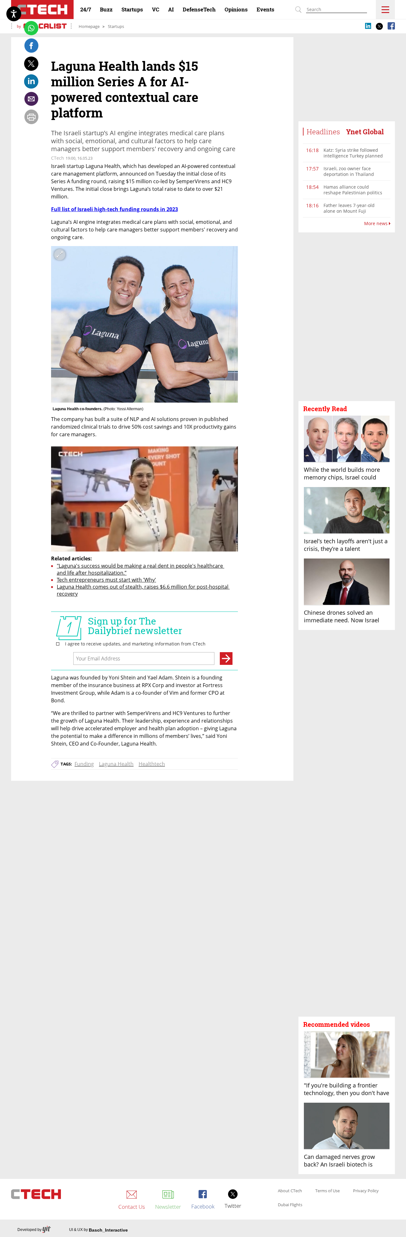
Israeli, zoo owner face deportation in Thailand (349, 171)
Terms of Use (327, 1191)
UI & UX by (98, 1230)
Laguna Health (116, 763)
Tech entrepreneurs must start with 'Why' (106, 579)
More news (376, 223)
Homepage (89, 26)
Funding (84, 763)
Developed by (29, 1229)
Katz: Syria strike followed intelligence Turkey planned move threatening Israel (353, 155)
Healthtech (152, 763)
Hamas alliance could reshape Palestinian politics (353, 190)
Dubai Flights (290, 1204)
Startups (116, 26)
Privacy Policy (366, 1191)
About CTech (290, 1191)
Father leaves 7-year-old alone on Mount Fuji (349, 208)
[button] (346, 316)
